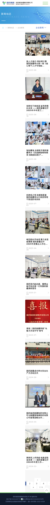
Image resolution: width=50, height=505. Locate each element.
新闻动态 (11, 28)
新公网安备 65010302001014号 (33, 499)
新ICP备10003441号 (13, 499)
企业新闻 (21, 28)
